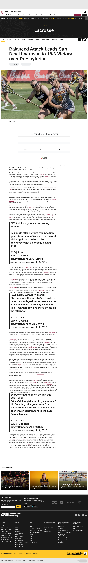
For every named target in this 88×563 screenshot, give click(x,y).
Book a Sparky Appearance (62, 535)
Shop (85, 15)
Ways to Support (54, 14)
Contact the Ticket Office (7, 541)
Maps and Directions (78, 530)
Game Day (18, 538)
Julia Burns (47, 176)
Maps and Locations (6, 553)
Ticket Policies (4, 531)
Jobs (14, 553)
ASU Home (63, 7)
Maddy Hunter (46, 272)
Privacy (25, 560)
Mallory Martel (28, 267)
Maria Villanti (12, 339)
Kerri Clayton (41, 174)
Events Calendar (19, 536)
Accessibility (18, 560)
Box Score (43, 125)
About (62, 14)
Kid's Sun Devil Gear (35, 532)
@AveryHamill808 (21, 407)
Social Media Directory (20, 546)
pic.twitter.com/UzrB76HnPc (27, 258)
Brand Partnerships (48, 527)
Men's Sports (11, 14)
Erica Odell (35, 380)
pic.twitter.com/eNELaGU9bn (27, 427)
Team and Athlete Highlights (19, 534)
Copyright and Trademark (7, 560)
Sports (17, 522)
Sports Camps (61, 528)
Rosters (17, 527)
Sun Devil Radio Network (21, 542)
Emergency (40, 560)
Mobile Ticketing (5, 539)
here (29, 444)
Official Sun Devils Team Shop (36, 525)
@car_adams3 (25, 236)
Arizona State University (16, 7)
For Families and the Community (63, 523)
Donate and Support (49, 522)
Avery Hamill (33, 382)
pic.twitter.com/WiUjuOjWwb (27, 323)
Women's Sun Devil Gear (36, 530)
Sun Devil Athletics (13, 11)
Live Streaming (19, 540)
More (61, 39)
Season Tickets (4, 527)
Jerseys (31, 534)
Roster (9, 39)
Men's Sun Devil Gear (35, 528)
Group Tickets (4, 525)
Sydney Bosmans (23, 439)
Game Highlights (14, 64)
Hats (31, 538)
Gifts (31, 540)
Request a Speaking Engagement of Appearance (63, 541)
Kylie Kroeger (47, 342)
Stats (37, 39)
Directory (20, 553)
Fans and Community (41, 14)
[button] (86, 18)
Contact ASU (28, 553)
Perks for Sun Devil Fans (64, 532)
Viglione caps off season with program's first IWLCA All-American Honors (72, 486)
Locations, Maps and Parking (78, 523)
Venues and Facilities (78, 526)
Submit (18, 506)
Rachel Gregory (13, 439)
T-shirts (31, 536)
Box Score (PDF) (26, 64)
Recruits (54, 39)
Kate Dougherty (13, 287)
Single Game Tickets (6, 529)
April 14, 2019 (39, 262)
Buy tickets (78, 15)
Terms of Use (32, 560)
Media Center (45, 39)
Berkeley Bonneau (22, 364)
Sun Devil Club (47, 531)
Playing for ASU (19, 544)
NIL (45, 529)
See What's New (34, 542)
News (23, 39)
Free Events (61, 526)
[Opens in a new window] (77, 553)
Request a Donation (63, 537)
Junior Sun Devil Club (63, 530)
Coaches (30, 39)
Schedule (16, 39)
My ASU (69, 7)
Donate (46, 525)
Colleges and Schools (77, 7)
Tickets (31, 14)
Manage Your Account (6, 537)
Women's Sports (22, 14)
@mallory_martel (35, 294)
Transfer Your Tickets (6, 533)
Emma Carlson (47, 187)
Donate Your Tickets (6, 535)
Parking (74, 528)
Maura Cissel (32, 347)
